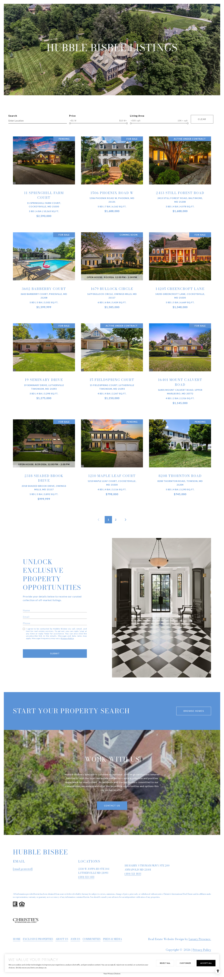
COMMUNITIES (92, 939)
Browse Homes (193, 711)
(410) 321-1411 (86, 877)
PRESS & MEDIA (112, 939)
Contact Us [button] (112, 805)
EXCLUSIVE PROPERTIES (38, 939)
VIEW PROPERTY (44, 180)
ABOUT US (61, 939)
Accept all (206, 963)
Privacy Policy (67, 638)
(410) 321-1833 (132, 874)
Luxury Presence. (200, 939)
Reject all (165, 963)
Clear (202, 119)
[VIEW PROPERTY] (44, 177)
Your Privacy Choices (112, 973)
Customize (185, 963)
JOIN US (75, 939)
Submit (55, 653)
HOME (16, 939)
